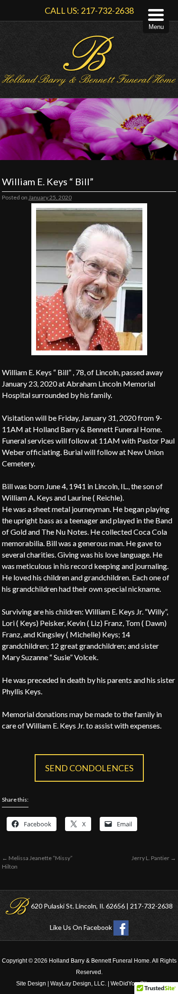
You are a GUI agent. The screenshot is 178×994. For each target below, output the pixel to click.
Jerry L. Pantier (153, 857)
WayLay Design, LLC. (78, 983)
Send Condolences (89, 768)
